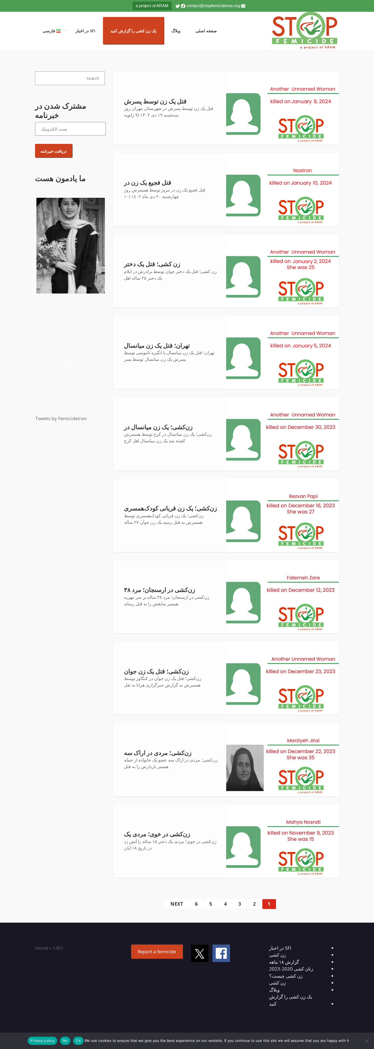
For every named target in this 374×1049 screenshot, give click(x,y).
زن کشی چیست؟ (286, 976)
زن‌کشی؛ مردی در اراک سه (158, 753)
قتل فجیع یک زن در (147, 182)
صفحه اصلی (206, 30)
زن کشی (277, 955)
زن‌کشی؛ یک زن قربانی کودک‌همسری (170, 508)
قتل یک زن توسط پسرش (155, 101)
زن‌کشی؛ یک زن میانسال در (158, 427)
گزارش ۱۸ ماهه (284, 962)
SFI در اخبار (85, 30)
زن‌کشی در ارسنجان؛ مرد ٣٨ (159, 590)
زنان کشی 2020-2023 (291, 969)
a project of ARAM (152, 5)
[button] (40, 283)
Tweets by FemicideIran (61, 418)
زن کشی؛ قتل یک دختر (152, 264)
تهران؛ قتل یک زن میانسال (157, 345)
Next (176, 904)
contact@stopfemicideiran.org (213, 5)
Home (41, 948)
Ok (78, 1040)
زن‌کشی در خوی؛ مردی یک (157, 834)
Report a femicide (157, 951)
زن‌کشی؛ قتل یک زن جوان (156, 671)
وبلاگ (175, 30)
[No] (367, 1041)
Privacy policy (42, 1040)
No (65, 1040)
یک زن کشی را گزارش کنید (133, 30)
